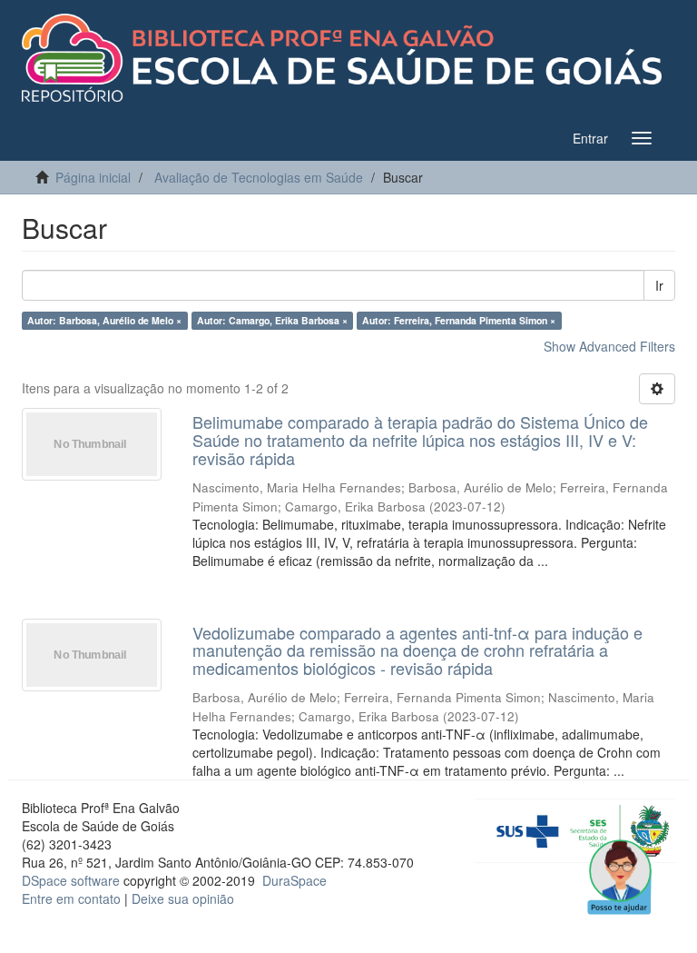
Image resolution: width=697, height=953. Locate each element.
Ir (659, 285)
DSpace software (71, 880)
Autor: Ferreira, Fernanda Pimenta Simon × (458, 320)
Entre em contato (71, 898)
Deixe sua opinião (183, 898)
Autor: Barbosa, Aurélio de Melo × (104, 320)
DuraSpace (294, 880)
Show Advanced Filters (609, 346)
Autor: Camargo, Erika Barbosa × (272, 320)
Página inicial (93, 177)
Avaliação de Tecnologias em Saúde (258, 177)
